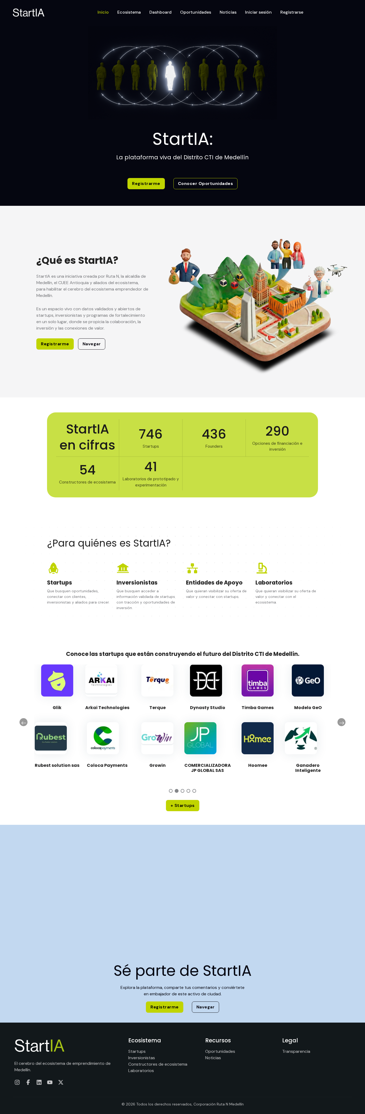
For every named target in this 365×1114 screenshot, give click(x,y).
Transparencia (296, 1051)
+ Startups (182, 805)
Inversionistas (137, 582)
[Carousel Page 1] (171, 791)
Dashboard (160, 12)
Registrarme (146, 183)
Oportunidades (195, 12)
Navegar (92, 344)
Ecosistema (129, 12)
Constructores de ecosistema (157, 1064)
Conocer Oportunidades (205, 183)
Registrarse (291, 12)
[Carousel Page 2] (176, 791)
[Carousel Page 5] (194, 791)
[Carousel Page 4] (188, 791)
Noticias (228, 12)
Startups (59, 582)
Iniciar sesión (258, 12)
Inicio (103, 12)
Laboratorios (274, 582)
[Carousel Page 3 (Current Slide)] (182, 791)
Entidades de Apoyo (214, 582)
